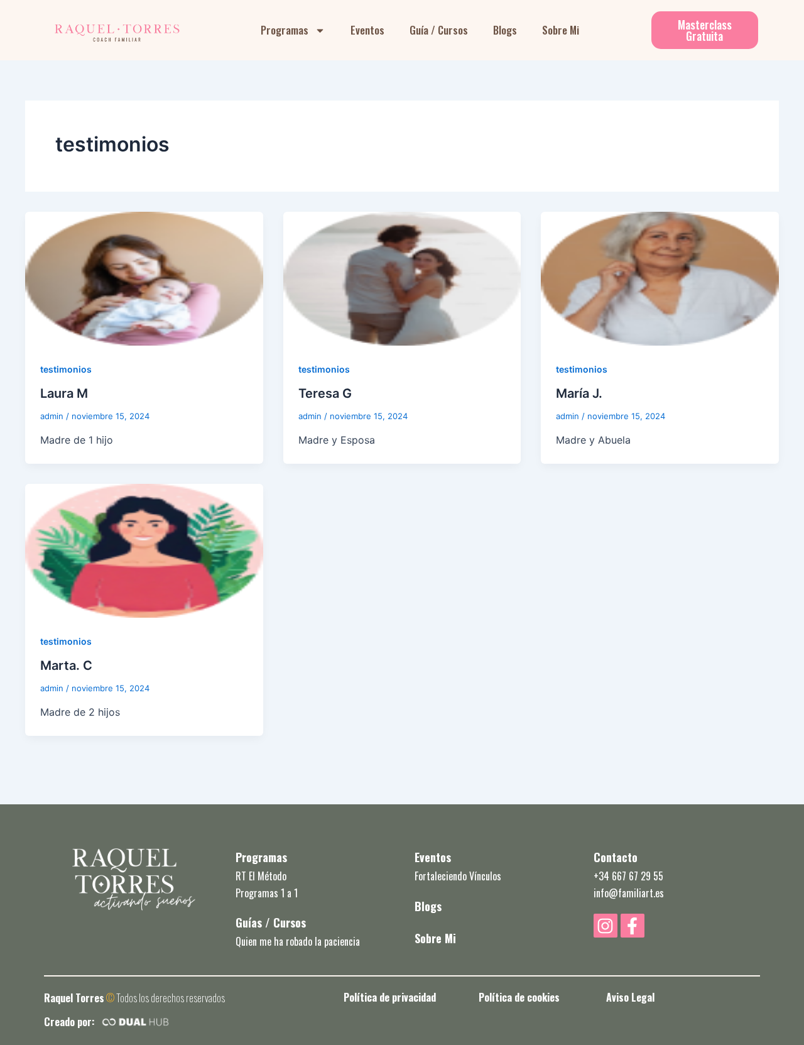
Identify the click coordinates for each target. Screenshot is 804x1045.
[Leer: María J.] (660, 277)
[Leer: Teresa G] (402, 277)
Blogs (505, 30)
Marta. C (66, 665)
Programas (284, 30)
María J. (579, 393)
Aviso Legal (630, 997)
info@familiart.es (629, 892)
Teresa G (325, 393)
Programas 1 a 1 (267, 892)
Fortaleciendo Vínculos (458, 876)
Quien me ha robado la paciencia (298, 941)
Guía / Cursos (439, 30)
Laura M (64, 393)
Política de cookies (519, 997)
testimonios (66, 369)
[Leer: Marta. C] (144, 550)
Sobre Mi (560, 30)
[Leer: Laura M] (144, 277)
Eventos (367, 30)
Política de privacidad (389, 997)
